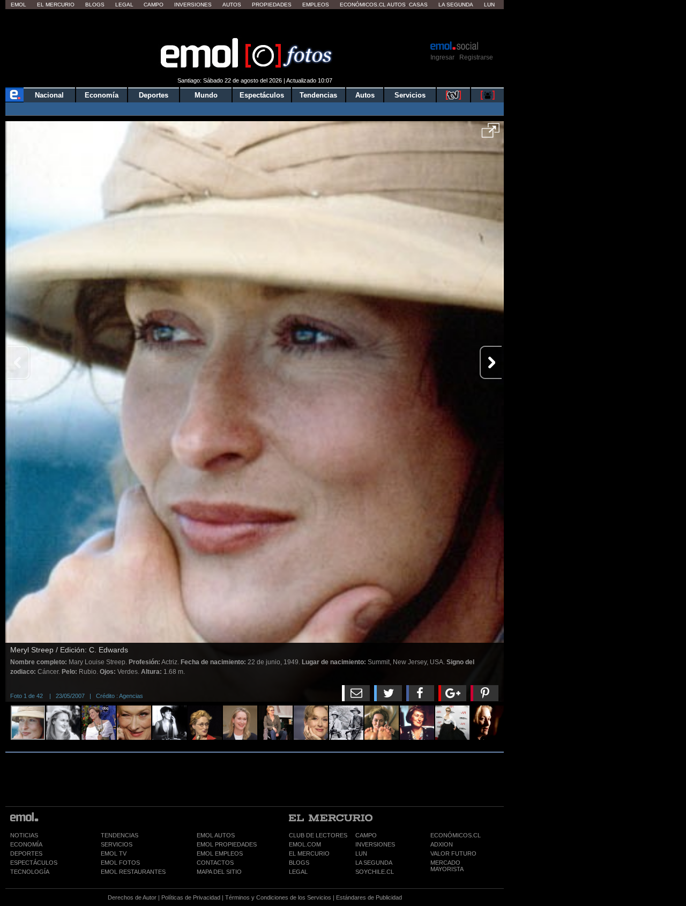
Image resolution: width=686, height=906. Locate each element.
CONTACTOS (215, 862)
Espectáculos (262, 95)
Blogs (95, 5)
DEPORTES (26, 853)
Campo (153, 5)
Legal (124, 5)
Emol (18, 5)
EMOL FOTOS (120, 862)
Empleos (315, 5)
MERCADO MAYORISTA (447, 865)
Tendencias (318, 95)
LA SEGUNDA (373, 862)
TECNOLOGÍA (29, 871)
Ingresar (442, 57)
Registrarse (476, 57)
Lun (489, 5)
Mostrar (255, 24)
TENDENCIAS (119, 835)
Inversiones (193, 5)
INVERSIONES (375, 844)
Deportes (153, 95)
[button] (490, 134)
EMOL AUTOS (216, 835)
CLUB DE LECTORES (318, 835)
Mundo (206, 95)
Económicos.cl (363, 5)
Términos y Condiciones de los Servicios (278, 897)
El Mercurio (55, 5)
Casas (418, 5)
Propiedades (272, 5)
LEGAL (298, 871)
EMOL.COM (305, 844)
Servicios (410, 95)
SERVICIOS (116, 844)
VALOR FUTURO (453, 853)
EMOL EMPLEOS (220, 853)
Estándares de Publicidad (369, 897)
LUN (361, 853)
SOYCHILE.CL (374, 871)
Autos (231, 5)
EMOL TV (113, 853)
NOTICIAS (24, 835)
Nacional (49, 95)
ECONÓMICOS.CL (455, 835)
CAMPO (366, 835)
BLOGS (299, 862)
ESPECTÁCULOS (33, 862)
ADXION (441, 844)
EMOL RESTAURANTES (133, 871)
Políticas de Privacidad (190, 897)
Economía (101, 95)
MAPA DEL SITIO (219, 871)
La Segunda (455, 5)
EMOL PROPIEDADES (227, 844)
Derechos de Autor (132, 897)
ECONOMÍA (26, 844)
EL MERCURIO (309, 853)
